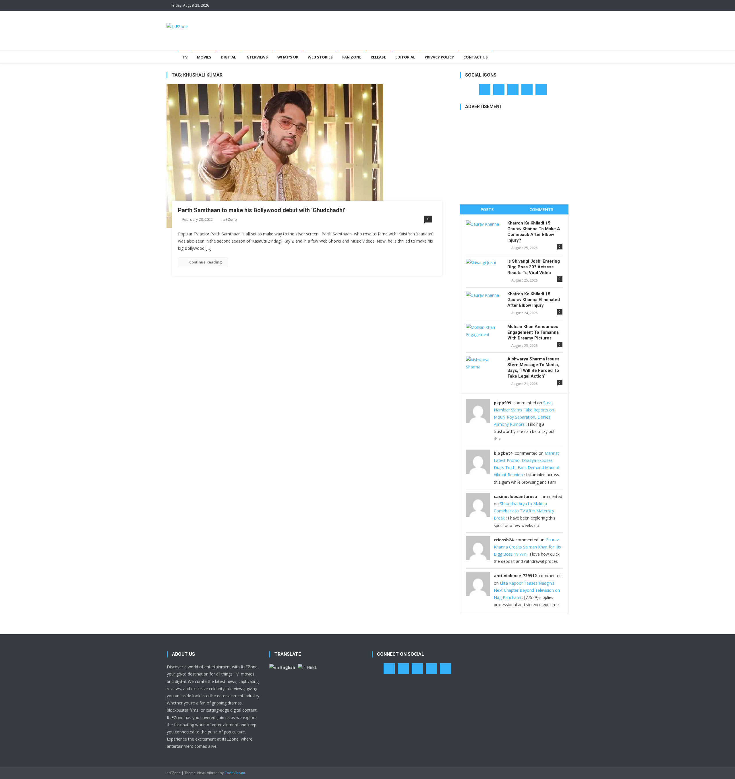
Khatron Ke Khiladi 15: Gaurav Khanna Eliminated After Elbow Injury (533, 299)
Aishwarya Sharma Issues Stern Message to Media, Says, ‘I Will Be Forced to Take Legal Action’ (533, 367)
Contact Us (475, 57)
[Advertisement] (463, 30)
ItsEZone (229, 219)
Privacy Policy (439, 57)
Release (378, 57)
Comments (541, 209)
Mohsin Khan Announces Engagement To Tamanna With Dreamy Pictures (533, 332)
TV (185, 57)
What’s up (287, 57)
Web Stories (320, 57)
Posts (487, 209)
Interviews (256, 57)
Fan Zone (351, 57)
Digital (228, 57)
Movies (204, 57)
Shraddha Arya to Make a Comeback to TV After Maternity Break (524, 511)
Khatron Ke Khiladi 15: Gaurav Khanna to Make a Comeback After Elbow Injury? (533, 231)
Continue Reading (205, 262)
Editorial (405, 57)
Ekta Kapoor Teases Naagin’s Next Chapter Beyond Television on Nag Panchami (527, 590)
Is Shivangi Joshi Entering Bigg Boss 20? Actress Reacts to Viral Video (533, 267)
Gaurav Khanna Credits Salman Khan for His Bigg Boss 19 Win (527, 547)
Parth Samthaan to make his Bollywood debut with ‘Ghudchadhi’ (261, 210)
